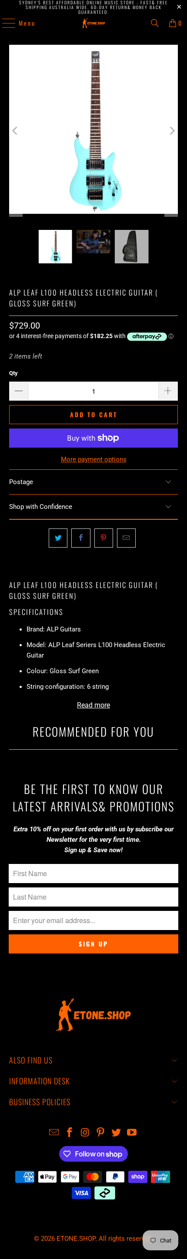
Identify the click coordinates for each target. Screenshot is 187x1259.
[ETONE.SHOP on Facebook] (70, 1133)
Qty (13, 373)
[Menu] (4, 23)
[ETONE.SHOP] (93, 23)
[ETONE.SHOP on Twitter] (116, 1133)
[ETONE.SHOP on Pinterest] (100, 1133)
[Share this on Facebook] (80, 538)
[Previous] (16, 131)
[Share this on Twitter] (58, 538)
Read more (93, 705)
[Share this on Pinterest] (103, 538)
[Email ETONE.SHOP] (54, 1133)
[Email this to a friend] (126, 538)
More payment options (94, 459)
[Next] (171, 131)
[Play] (93, 131)
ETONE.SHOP (76, 1238)
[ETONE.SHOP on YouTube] (131, 1133)
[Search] (155, 23)
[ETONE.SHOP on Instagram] (85, 1133)
